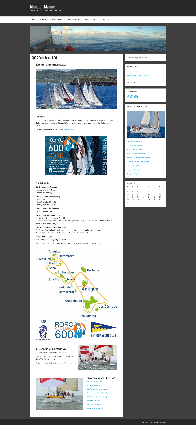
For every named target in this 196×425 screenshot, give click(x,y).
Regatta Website (48, 363)
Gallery (86, 20)
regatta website (69, 129)
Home (34, 20)
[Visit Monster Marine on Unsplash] (136, 97)
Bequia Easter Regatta (94, 404)
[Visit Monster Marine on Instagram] (131, 97)
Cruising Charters (73, 20)
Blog (95, 20)
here (100, 243)
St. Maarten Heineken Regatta (97, 389)
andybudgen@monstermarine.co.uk (139, 75)
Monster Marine (42, 7)
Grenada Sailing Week (94, 385)
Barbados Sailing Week (94, 381)
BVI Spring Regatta (93, 400)
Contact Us (105, 20)
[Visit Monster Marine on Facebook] (128, 97)
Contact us (40, 356)
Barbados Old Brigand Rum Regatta (99, 393)
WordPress (151, 422)
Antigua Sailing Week (94, 408)
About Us (43, 20)
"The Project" (62, 352)
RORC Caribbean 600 (134, 149)
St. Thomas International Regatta (98, 397)
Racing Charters (57, 20)
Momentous (162, 422)
